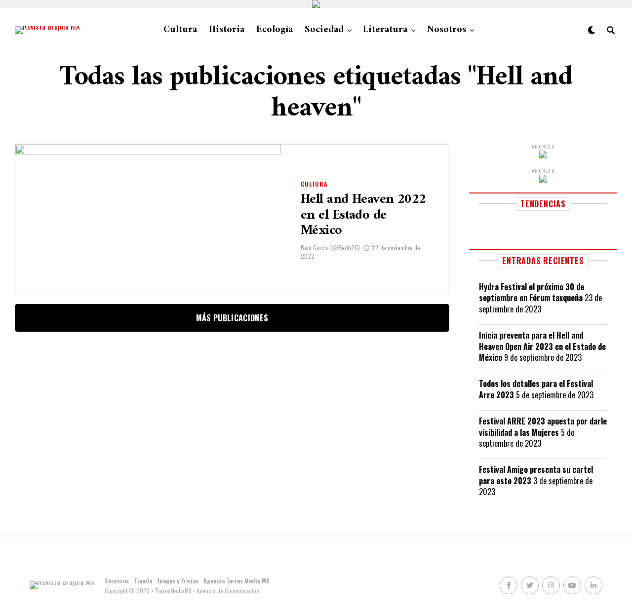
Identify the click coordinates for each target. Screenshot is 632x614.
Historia (226, 29)
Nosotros (446, 29)
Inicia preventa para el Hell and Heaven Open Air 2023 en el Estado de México (542, 346)
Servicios (117, 580)
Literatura (385, 29)
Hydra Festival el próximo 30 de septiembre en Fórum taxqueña (531, 292)
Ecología (274, 29)
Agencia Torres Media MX (236, 580)
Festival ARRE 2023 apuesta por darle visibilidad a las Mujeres (543, 426)
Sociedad (324, 29)
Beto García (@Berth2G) (330, 247)
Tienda (143, 580)
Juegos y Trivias (177, 580)
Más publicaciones (232, 318)
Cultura (180, 29)
